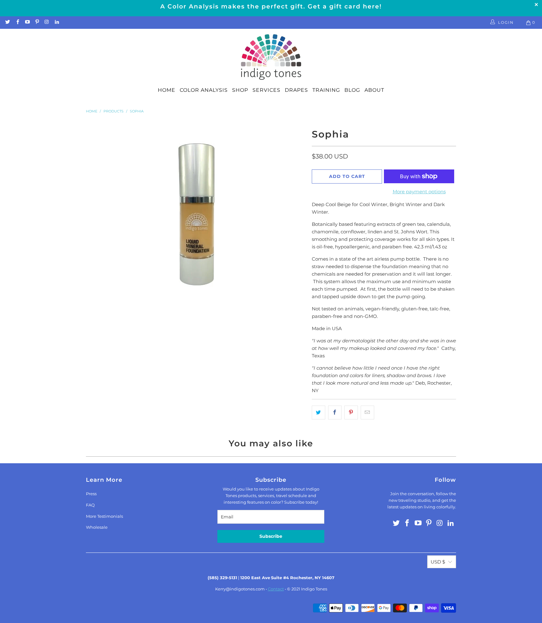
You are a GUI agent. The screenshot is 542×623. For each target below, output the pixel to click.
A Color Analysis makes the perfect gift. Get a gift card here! (271, 6)
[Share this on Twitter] (318, 412)
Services (266, 90)
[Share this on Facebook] (335, 412)
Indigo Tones (314, 588)
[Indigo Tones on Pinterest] (37, 22)
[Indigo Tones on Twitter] (7, 22)
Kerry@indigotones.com (240, 588)
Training (326, 90)
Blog (352, 90)
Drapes (296, 90)
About (374, 90)
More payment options (419, 192)
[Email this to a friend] (367, 412)
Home (166, 90)
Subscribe (270, 536)
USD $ (438, 562)
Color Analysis (204, 90)
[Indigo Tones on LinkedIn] (56, 22)
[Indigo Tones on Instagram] (46, 22)
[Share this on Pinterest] (351, 412)
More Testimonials (104, 516)
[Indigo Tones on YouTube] (27, 22)
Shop (240, 90)
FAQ (90, 504)
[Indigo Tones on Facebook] (17, 22)
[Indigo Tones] (271, 57)
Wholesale (97, 527)
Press (91, 493)
